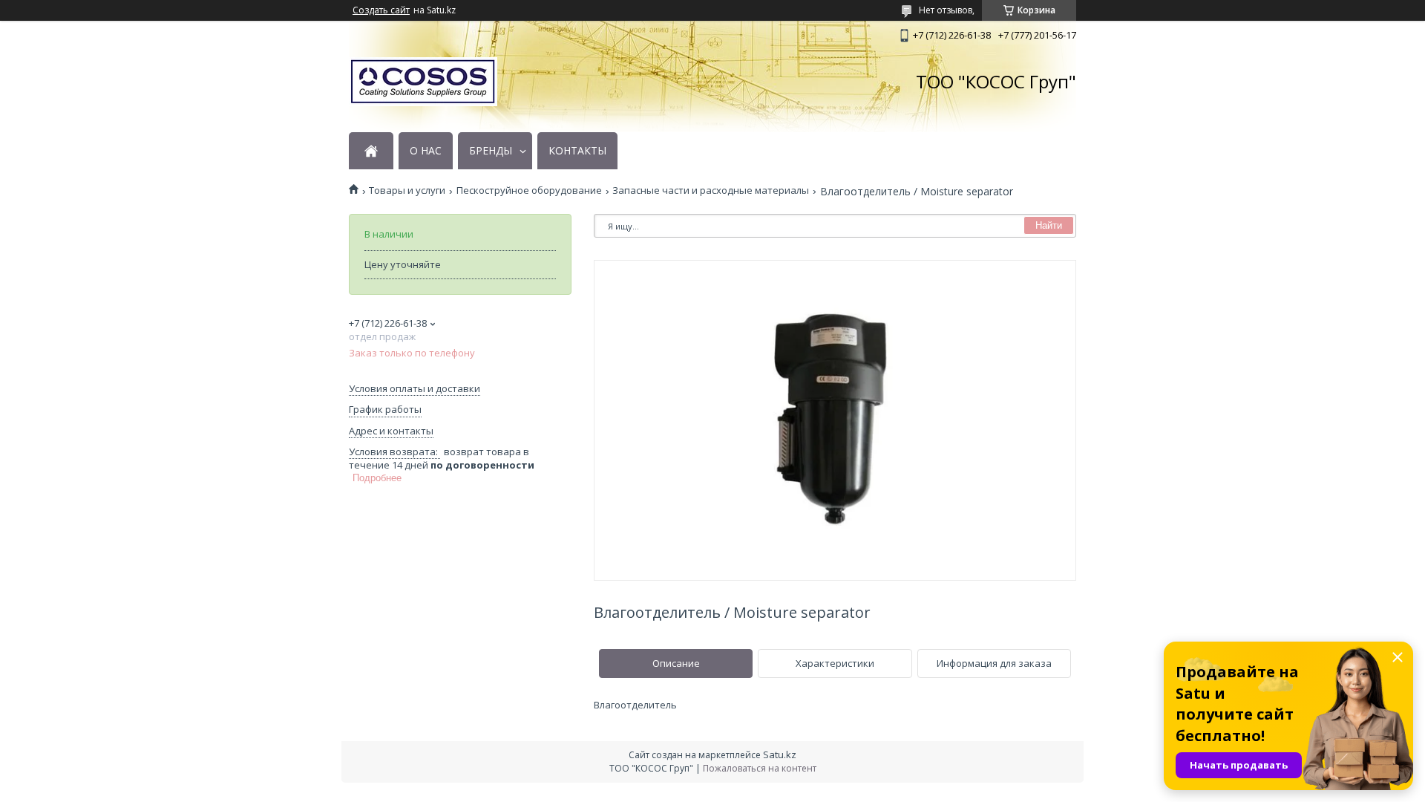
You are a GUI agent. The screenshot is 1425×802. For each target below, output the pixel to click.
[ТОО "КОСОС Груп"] (423, 81)
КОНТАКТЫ (577, 150)
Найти (1048, 225)
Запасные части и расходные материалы (710, 190)
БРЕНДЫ (490, 150)
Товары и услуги (407, 190)
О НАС (426, 150)
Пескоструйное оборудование (529, 190)
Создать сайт (381, 10)
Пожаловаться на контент (759, 768)
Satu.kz (779, 754)
